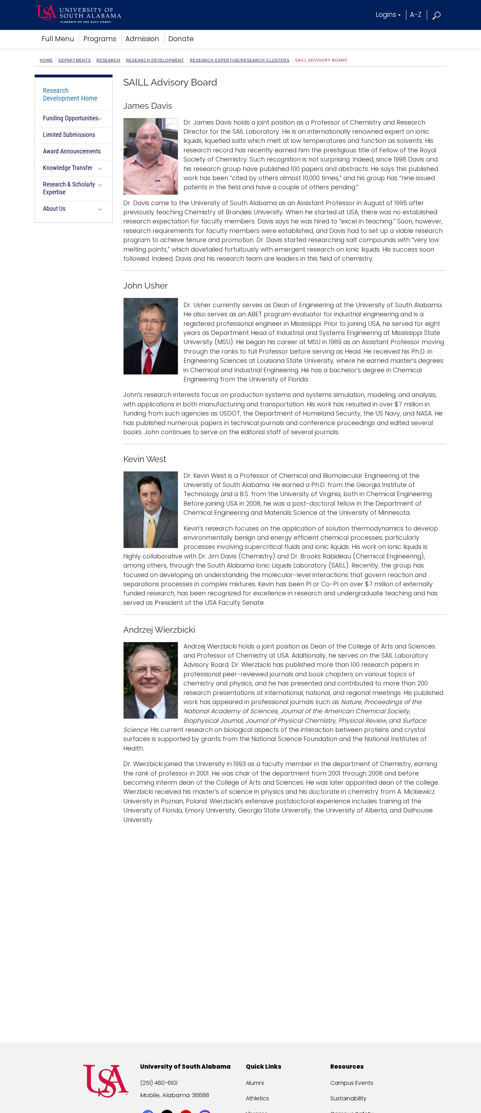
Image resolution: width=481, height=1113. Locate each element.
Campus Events (351, 1083)
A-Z (415, 14)
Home (46, 60)
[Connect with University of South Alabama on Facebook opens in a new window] (148, 1103)
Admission (142, 39)
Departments (74, 60)
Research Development (155, 60)
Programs (99, 39)
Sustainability (348, 1098)
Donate (181, 39)
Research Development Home (70, 94)
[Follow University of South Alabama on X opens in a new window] (167, 1103)
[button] (436, 14)
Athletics (257, 1098)
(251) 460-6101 (158, 1083)
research (108, 60)
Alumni (255, 1083)
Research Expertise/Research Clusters (239, 60)
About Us (54, 208)
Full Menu (58, 39)
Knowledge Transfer (67, 167)
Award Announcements (72, 151)
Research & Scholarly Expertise (69, 188)
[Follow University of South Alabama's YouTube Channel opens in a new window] (186, 1103)
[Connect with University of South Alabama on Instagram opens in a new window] (205, 1103)
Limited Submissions (69, 134)
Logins (386, 14)
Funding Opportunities (70, 118)
